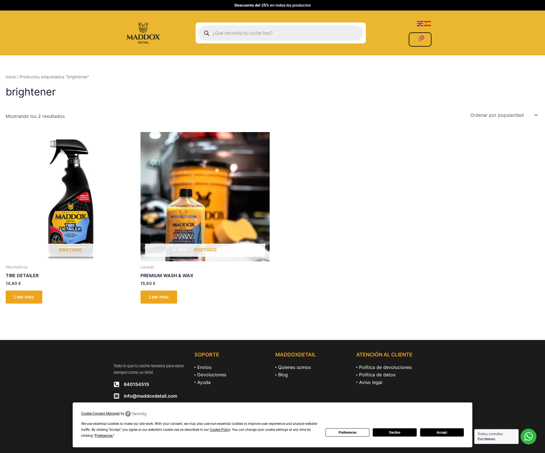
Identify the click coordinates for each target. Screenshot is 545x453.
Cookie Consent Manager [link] (100, 414)
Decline (394, 433)
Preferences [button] (104, 436)
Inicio (11, 77)
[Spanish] (427, 23)
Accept (442, 433)
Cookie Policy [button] (220, 430)
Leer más (24, 297)
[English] (420, 23)
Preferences (348, 433)
